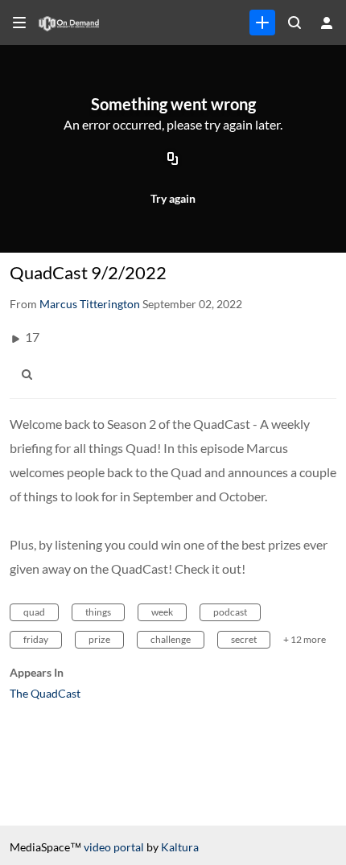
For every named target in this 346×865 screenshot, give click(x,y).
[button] (31, 375)
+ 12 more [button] (304, 639)
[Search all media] (294, 22)
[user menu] (327, 22)
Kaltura (180, 847)
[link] (262, 22)
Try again (173, 198)
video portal (114, 847)
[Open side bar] (19, 22)
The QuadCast (45, 693)
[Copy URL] (173, 159)
